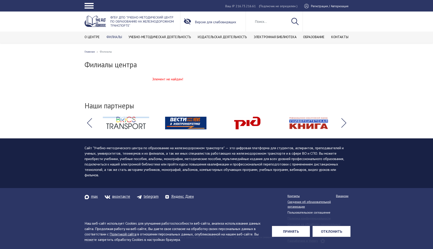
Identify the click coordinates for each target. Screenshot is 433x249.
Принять (291, 231)
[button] (89, 123)
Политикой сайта (123, 234)
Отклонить (331, 231)
